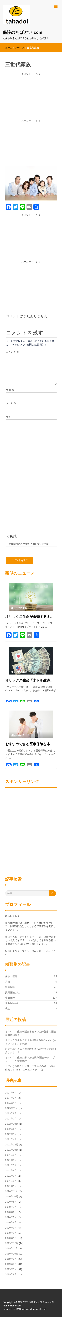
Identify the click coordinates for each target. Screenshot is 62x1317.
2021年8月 (11, 1160)
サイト (9, 416)
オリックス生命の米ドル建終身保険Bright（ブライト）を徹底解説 (30, 1059)
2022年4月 (11, 1139)
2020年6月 (11, 1212)
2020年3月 (11, 1227)
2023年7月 (11, 1118)
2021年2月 (11, 1181)
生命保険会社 (12, 1003)
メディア (19, 47)
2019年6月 (11, 1274)
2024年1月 (11, 1103)
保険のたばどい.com (22, 32)
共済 (7, 981)
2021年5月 (11, 1170)
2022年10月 (11, 1123)
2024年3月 (11, 1097)
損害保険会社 (12, 992)
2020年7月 (11, 1207)
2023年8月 (11, 1113)
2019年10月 (11, 1253)
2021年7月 (11, 1165)
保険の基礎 (11, 976)
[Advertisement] (31, 97)
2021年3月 (11, 1175)
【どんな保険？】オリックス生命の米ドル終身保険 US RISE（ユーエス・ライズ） (30, 1068)
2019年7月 (11, 1269)
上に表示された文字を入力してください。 (29, 544)
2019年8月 (11, 1264)
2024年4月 (11, 1092)
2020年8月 (11, 1201)
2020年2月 (11, 1232)
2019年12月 (11, 1243)
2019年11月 (11, 1248)
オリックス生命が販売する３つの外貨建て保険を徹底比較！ (31, 616)
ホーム (8, 47)
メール (11, 403)
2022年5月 (11, 1134)
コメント (12, 351)
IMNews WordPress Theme (31, 1309)
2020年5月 (11, 1217)
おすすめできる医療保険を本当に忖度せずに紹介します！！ (31, 744)
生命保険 (10, 997)
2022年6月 (11, 1129)
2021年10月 (11, 1149)
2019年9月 (11, 1258)
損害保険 (10, 987)
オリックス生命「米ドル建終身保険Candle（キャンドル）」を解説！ (31, 680)
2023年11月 (11, 1108)
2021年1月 (11, 1186)
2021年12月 (11, 1144)
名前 (10, 389)
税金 (7, 1008)
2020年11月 (11, 1191)
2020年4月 (11, 1222)
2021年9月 (11, 1155)
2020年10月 (11, 1196)
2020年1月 (11, 1238)
